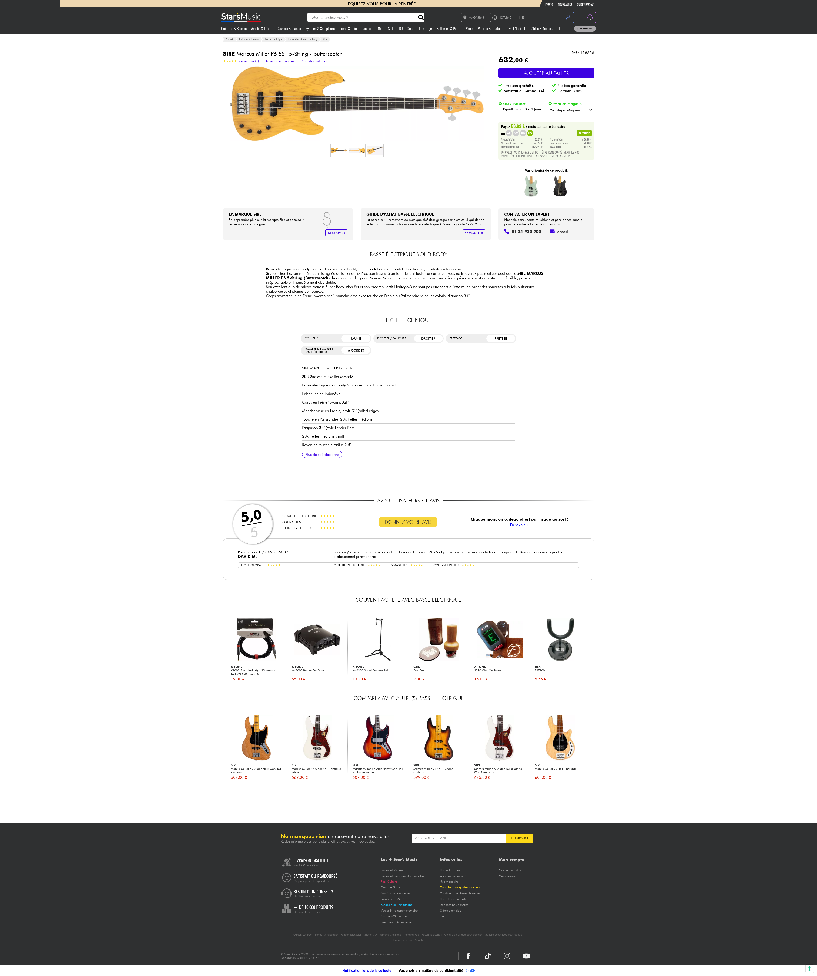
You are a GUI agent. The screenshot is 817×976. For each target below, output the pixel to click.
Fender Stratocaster (326, 934)
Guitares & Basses (234, 28)
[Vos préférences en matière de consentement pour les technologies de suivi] (810, 969)
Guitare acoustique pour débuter (504, 934)
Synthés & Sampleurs (321, 28)
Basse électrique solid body (302, 39)
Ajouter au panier (546, 73)
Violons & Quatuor (491, 28)
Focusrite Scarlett (432, 934)
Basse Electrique (273, 39)
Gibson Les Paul (302, 934)
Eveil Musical (516, 28)
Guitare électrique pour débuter (463, 934)
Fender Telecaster (351, 934)
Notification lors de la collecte (366, 970)
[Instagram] (507, 956)
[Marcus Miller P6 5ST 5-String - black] (560, 186)
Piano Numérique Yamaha (408, 940)
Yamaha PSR (411, 934)
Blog (443, 916)
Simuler (584, 132)
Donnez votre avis (408, 522)
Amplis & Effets (262, 28)
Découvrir (336, 233)
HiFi (560, 28)
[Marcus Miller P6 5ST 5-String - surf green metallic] (531, 186)
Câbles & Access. (542, 28)
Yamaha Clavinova (390, 934)
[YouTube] (526, 956)
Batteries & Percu (449, 28)
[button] (338, 150)
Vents (470, 28)
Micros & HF (386, 28)
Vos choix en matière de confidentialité (431, 970)
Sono (411, 28)
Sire (325, 39)
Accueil (229, 39)
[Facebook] (468, 956)
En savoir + (519, 524)
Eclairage (426, 28)
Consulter (474, 233)
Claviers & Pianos (289, 28)
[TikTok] (487, 956)
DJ (401, 28)
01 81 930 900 (313, 896)
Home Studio (348, 28)
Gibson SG (370, 934)
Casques (367, 28)
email (562, 231)
